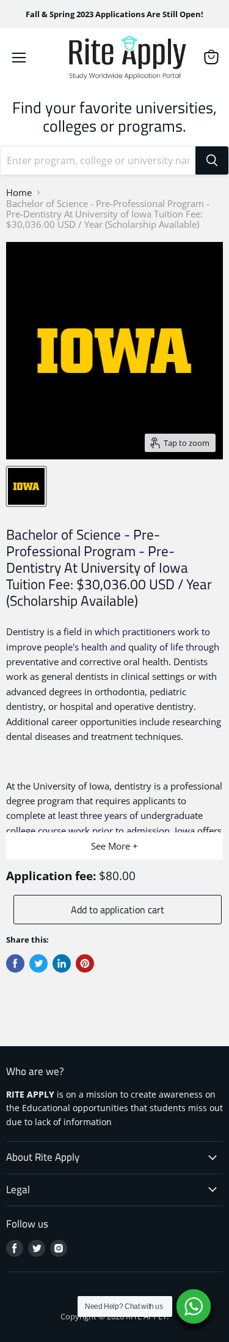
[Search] (211, 160)
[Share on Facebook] (15, 963)
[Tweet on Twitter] (38, 963)
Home (19, 192)
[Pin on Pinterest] (85, 963)
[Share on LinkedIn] (62, 963)
